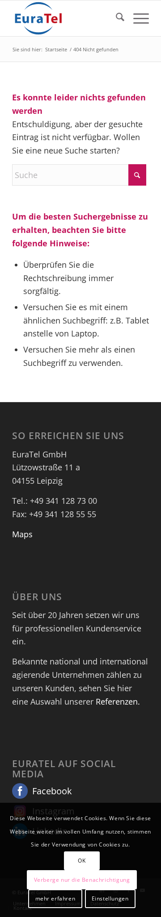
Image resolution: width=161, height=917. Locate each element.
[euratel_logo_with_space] (67, 18)
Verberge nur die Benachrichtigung (82, 880)
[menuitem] (115, 18)
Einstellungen (110, 898)
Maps (22, 534)
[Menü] (136, 18)
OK (81, 860)
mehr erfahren (55, 898)
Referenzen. (118, 701)
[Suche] (115, 18)
